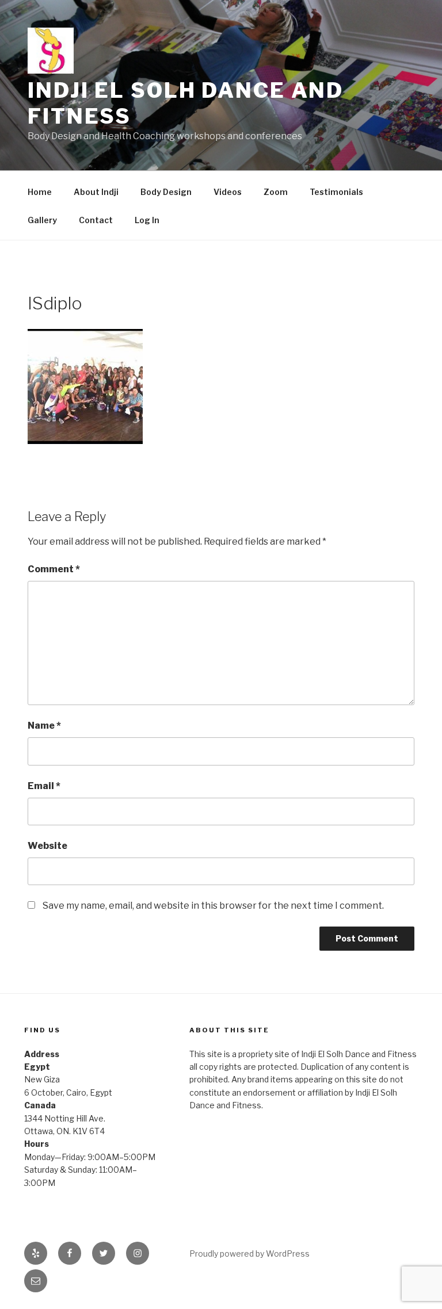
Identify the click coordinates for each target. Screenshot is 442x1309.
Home (40, 192)
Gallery (42, 220)
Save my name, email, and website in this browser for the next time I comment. (213, 905)
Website (47, 845)
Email (44, 785)
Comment (54, 569)
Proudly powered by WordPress (249, 1253)
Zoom (276, 192)
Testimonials (336, 192)
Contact (96, 220)
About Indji (96, 192)
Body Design (166, 192)
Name (44, 725)
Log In (147, 220)
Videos (228, 192)
